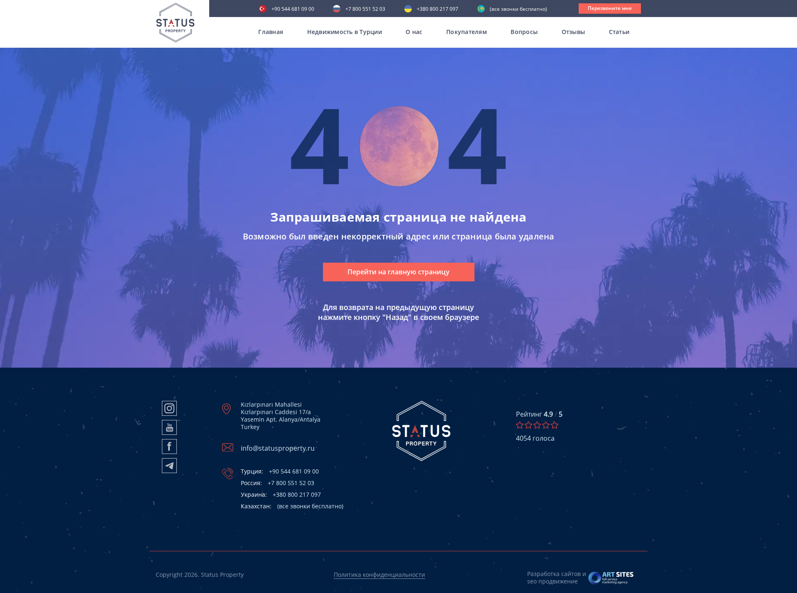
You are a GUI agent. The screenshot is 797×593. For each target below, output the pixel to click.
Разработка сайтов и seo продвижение (556, 577)
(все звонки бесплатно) (518, 9)
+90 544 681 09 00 (292, 9)
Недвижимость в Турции (344, 32)
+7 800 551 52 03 (365, 9)
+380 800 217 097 (437, 9)
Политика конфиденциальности (379, 574)
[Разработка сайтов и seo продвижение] (611, 578)
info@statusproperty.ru (278, 448)
